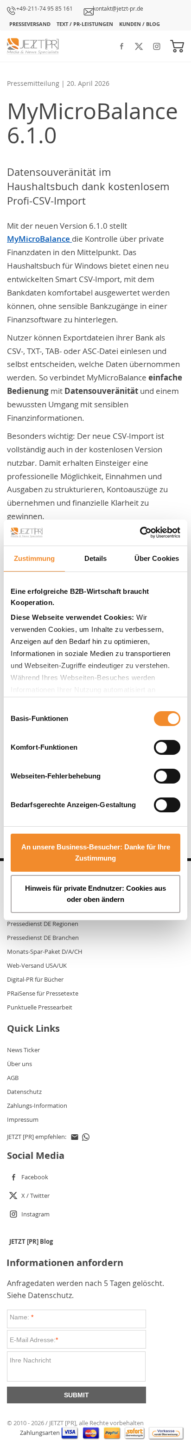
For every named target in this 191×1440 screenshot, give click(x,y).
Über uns (19, 1064)
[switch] (167, 748)
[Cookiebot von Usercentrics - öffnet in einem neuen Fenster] (139, 533)
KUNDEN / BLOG (139, 23)
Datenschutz (24, 1091)
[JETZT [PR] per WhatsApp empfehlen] (85, 1137)
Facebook (34, 1177)
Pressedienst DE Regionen (42, 923)
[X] (139, 44)
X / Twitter (35, 1195)
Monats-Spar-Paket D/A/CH (45, 951)
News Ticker (23, 1050)
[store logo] (35, 46)
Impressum (22, 1119)
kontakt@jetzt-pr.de (118, 8)
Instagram (35, 1214)
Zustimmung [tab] (34, 558)
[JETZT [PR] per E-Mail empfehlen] (74, 1137)
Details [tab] (95, 558)
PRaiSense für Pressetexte (42, 993)
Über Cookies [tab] (156, 558)
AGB (13, 1078)
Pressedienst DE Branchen (43, 937)
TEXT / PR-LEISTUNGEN (85, 23)
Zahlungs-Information (37, 1105)
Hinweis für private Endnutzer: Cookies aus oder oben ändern (95, 893)
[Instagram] (157, 44)
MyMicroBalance (39, 238)
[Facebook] (121, 44)
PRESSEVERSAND (30, 23)
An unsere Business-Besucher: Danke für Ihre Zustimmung (95, 852)
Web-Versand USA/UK (37, 965)
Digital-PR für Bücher (35, 979)
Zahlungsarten (40, 1433)
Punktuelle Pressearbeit (39, 1007)
